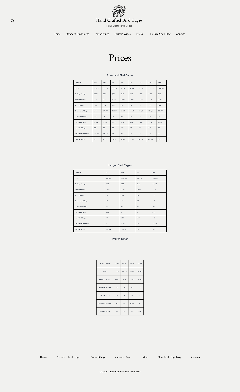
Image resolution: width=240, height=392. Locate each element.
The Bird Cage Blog (159, 34)
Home (57, 34)
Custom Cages (122, 34)
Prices (139, 34)
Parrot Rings (101, 34)
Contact (180, 34)
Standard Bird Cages (77, 34)
